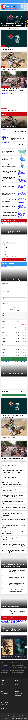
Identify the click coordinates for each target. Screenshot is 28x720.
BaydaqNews (6, 667)
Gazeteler (17, 691)
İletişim (2, 686)
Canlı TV (2, 691)
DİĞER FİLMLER (22, 637)
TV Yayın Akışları (18, 693)
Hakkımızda (3, 684)
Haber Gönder (18, 695)
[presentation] (1, 647)
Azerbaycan (17, 684)
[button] (9, 28)
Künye (2, 682)
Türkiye (16, 682)
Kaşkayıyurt (17, 686)
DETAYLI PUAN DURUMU (7, 395)
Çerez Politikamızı (15, 718)
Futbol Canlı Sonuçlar (5, 693)
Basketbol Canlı (4, 704)
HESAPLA (5, 259)
